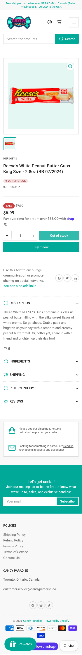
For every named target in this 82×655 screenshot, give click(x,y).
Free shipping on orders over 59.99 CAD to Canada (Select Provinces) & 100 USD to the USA (41, 5)
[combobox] (41, 39)
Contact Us (11, 558)
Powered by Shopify (57, 620)
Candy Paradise (32, 620)
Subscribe (67, 501)
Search (70, 39)
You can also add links (19, 286)
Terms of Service (15, 552)
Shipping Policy (14, 535)
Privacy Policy (13, 546)
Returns (56, 428)
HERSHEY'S (10, 158)
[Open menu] (74, 22)
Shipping (43, 428)
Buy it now (41, 247)
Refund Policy (13, 540)
